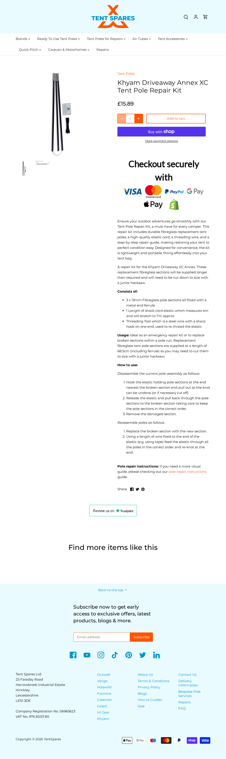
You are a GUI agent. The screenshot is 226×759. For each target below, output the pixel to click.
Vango (102, 681)
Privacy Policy (149, 687)
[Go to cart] (205, 17)
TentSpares (52, 739)
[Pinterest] (128, 655)
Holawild (104, 687)
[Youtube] (87, 655)
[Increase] (138, 118)
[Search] (186, 17)
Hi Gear (103, 712)
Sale (141, 706)
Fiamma (104, 693)
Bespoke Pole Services (189, 693)
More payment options (161, 140)
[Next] (100, 112)
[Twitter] (142, 655)
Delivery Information (188, 683)
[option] (61, 112)
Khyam (103, 719)
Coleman (104, 700)
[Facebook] (73, 655)
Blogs (142, 693)
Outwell (103, 674)
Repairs (184, 702)
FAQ (182, 708)
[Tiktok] (114, 655)
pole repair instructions (187, 471)
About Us (145, 674)
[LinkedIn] (156, 655)
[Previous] (22, 112)
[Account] (196, 17)
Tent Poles (125, 74)
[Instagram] (101, 655)
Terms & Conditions (154, 681)
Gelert (102, 706)
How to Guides (150, 700)
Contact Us (187, 674)
